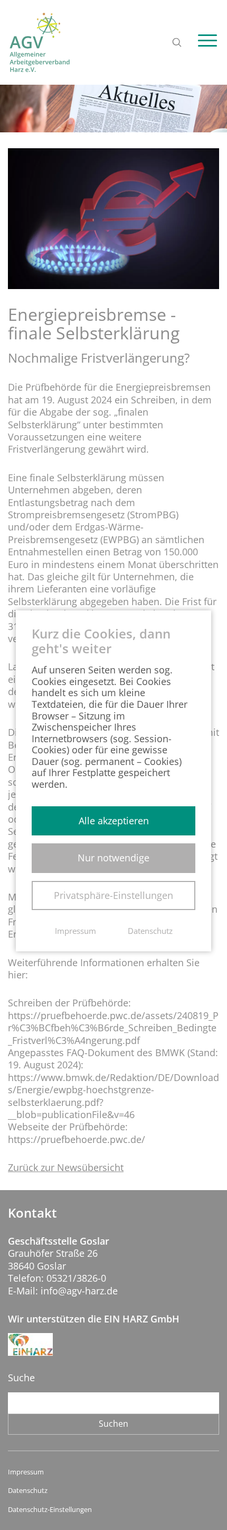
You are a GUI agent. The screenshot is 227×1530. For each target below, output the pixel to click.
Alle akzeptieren (114, 820)
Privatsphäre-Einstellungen (113, 895)
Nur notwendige (113, 857)
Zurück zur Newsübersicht (66, 1168)
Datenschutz (28, 1490)
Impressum (26, 1472)
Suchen (113, 1423)
